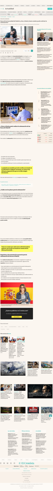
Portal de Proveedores (44, 468)
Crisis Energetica (34, 459)
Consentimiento (26, 480)
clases (23, 326)
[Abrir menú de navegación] (1, 9)
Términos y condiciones (26, 476)
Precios (27, 459)
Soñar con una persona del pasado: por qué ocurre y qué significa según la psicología (46, 127)
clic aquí (14, 177)
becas (14, 16)
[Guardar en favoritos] (32, 51)
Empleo (38, 5)
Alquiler (27, 5)
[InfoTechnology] (37, 466)
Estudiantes (3, 329)
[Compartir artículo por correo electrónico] (10, 52)
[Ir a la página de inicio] (3, 9)
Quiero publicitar (18, 316)
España (8, 329)
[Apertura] (16, 466)
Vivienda (22, 5)
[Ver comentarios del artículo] (12, 52)
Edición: (49, 5)
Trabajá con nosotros (26, 470)
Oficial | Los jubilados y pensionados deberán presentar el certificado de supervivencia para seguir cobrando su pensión (44, 44)
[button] (50, 415)
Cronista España (3, 16)
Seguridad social (9, 5)
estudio (19, 326)
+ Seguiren (27, 51)
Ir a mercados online (3, 14)
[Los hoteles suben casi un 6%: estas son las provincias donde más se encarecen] (46, 365)
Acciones (33, 5)
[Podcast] (31, 466)
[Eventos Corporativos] (22, 466)
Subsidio (42, 459)
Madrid (10, 133)
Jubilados (16, 5)
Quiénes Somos (33, 468)
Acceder (49, 8)
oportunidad (3, 83)
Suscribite (25, 468)
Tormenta (2, 5)
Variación (45, 133)
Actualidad (9, 16)
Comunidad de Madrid (12, 326)
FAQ (27, 326)
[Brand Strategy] (26, 466)
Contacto (7, 468)
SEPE (21, 459)
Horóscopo (49, 459)
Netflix (43, 5)
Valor (51, 133)
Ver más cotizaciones (49, 14)
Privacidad (26, 478)
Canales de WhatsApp (16, 468)
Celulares (9, 459)
